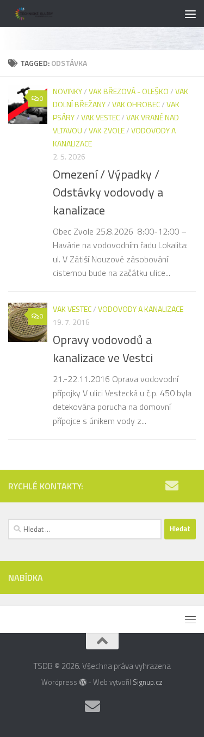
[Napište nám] (171, 485)
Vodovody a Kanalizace (140, 309)
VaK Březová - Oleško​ (129, 91)
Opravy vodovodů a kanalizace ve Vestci (103, 348)
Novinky (67, 91)
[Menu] (190, 13)
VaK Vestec (100, 117)
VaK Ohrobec (136, 104)
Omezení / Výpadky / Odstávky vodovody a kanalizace (108, 192)
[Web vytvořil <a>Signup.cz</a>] (82, 682)
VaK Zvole (107, 130)
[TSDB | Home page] (44, 13)
